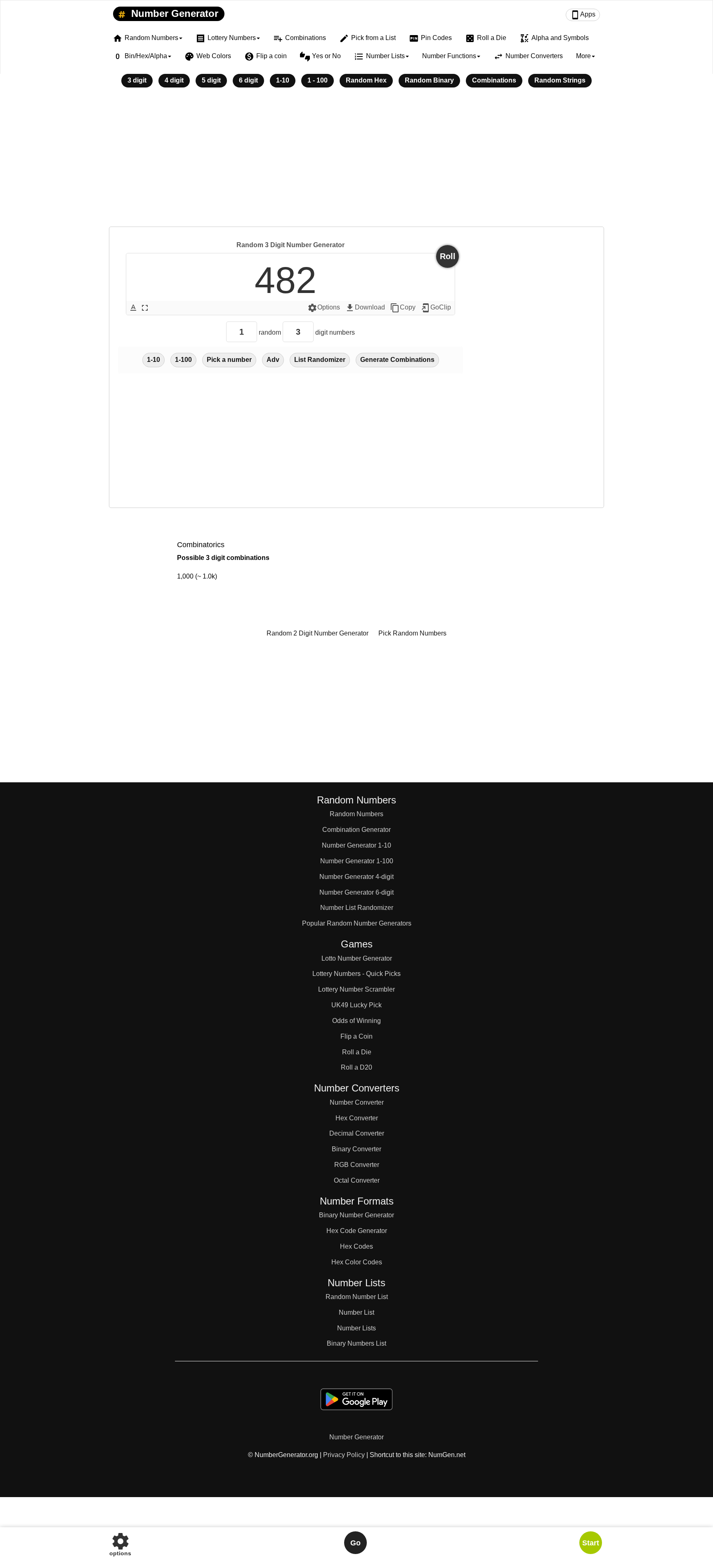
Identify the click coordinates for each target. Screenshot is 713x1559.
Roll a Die (485, 38)
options (120, 1542)
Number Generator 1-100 (356, 861)
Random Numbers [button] (145, 38)
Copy (403, 308)
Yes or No (320, 56)
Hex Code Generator (356, 1230)
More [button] (583, 55)
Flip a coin (265, 56)
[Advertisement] (356, 162)
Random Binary (429, 80)
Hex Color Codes (356, 1262)
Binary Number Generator (356, 1215)
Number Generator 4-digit (356, 876)
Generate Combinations (397, 359)
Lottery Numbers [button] (226, 38)
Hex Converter (356, 1118)
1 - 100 (317, 80)
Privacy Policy (344, 1454)
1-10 (282, 80)
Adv (273, 359)
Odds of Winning (356, 1020)
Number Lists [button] (379, 56)
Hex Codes (356, 1246)
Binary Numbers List (356, 1343)
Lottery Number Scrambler (356, 989)
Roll (448, 256)
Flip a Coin (356, 1036)
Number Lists (356, 1328)
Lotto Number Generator (356, 958)
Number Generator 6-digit (356, 892)
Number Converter (357, 1102)
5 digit (211, 80)
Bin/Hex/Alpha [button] (140, 56)
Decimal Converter (356, 1133)
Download (365, 308)
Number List (356, 1312)
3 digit (136, 80)
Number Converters (528, 56)
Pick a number (229, 359)
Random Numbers (356, 813)
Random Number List (357, 1296)
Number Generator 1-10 (356, 845)
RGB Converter (356, 1164)
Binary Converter (356, 1149)
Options (323, 308)
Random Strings (560, 80)
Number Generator (173, 13)
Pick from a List (367, 38)
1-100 (183, 359)
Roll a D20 (356, 1067)
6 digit (248, 80)
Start (590, 1543)
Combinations (299, 38)
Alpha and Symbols (554, 38)
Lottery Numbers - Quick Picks (356, 973)
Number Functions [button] (449, 55)
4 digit (174, 80)
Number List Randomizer (356, 907)
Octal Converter (357, 1180)
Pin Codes (430, 38)
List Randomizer (319, 359)
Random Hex (366, 80)
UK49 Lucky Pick (356, 1005)
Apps (582, 15)
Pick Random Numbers (412, 633)
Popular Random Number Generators (356, 923)
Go (355, 1543)
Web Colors (207, 56)
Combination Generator (356, 829)
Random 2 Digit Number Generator (317, 633)
